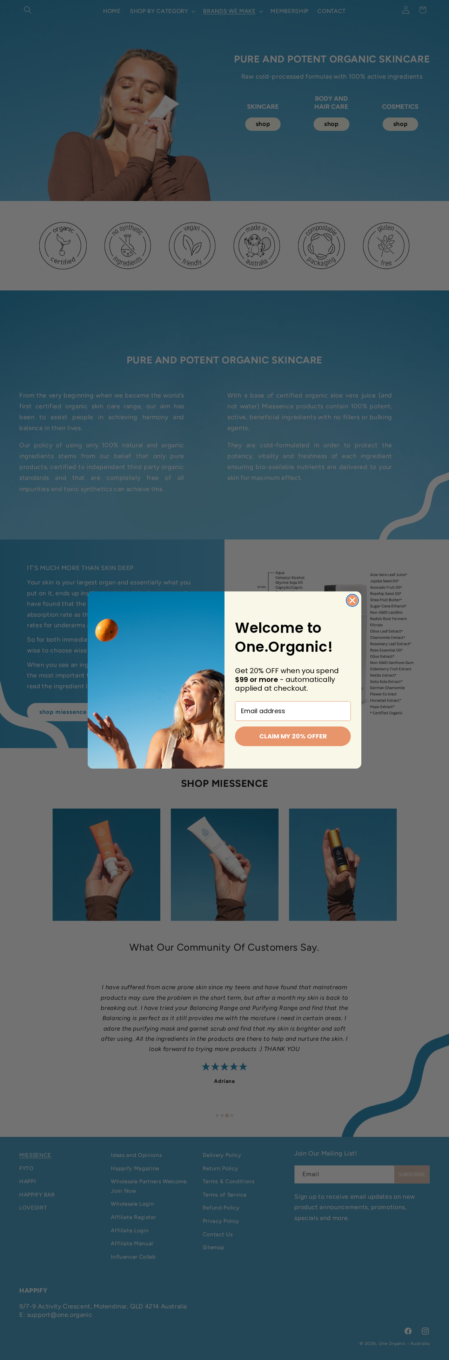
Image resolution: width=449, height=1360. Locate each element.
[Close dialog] (352, 600)
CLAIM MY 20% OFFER (293, 736)
